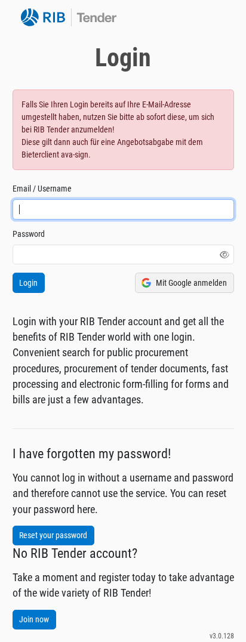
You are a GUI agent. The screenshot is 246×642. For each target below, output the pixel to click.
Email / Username (42, 188)
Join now (34, 619)
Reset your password (53, 535)
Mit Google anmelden (191, 283)
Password (29, 234)
